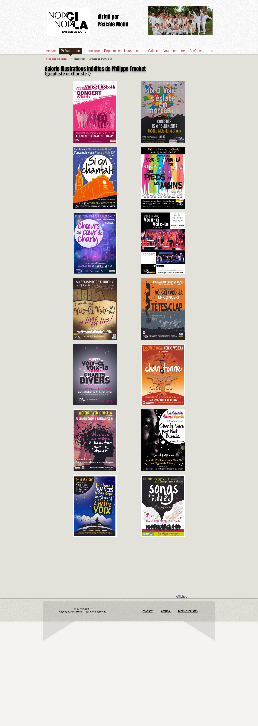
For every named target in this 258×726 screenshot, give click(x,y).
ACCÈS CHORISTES (188, 611)
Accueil (64, 58)
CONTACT (148, 611)
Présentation (79, 58)
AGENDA (166, 611)
